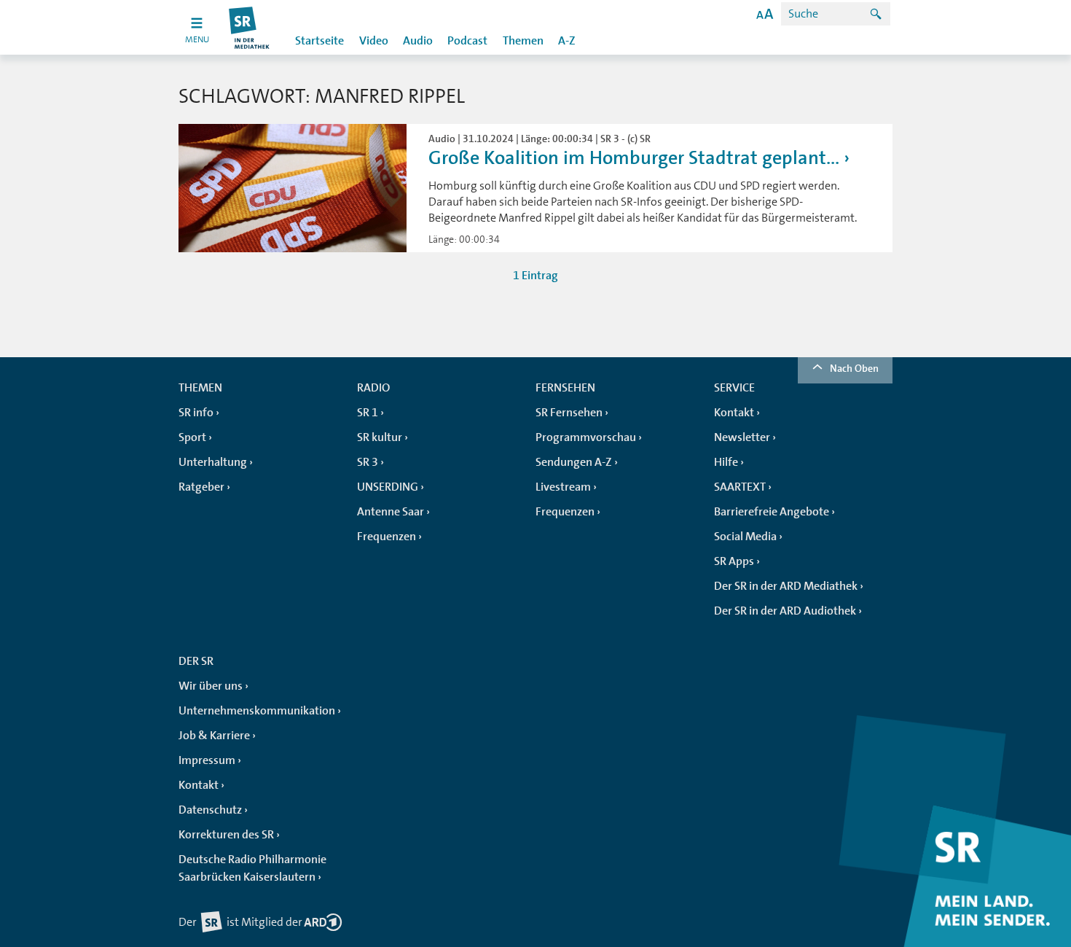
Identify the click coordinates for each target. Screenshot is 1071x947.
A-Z (567, 41)
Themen (523, 41)
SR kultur (379, 437)
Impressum (206, 760)
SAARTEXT (740, 487)
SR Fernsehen (569, 412)
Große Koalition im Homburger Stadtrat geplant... (633, 158)
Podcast (467, 41)
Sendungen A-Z (574, 462)
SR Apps (734, 561)
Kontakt (734, 412)
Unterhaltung (212, 462)
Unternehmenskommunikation (256, 711)
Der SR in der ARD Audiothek (785, 611)
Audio (418, 41)
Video (373, 41)
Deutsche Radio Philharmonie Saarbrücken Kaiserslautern (252, 868)
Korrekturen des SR (226, 834)
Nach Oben (854, 368)
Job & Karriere (214, 735)
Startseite (319, 41)
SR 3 (367, 462)
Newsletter (742, 437)
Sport (192, 437)
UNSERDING (387, 487)
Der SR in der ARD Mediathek (786, 586)
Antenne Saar (390, 511)
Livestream (563, 487)
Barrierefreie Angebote (771, 511)
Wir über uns (210, 686)
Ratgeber (201, 487)
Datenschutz (210, 810)
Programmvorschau (586, 437)
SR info (195, 412)
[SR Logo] (249, 27)
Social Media (745, 536)
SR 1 (367, 412)
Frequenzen (386, 536)
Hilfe (726, 462)
